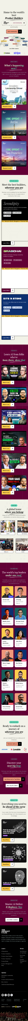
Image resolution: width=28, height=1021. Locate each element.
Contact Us (25, 1000)
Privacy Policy (3, 1000)
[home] (6, 22)
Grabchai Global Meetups (7, 984)
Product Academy (5, 953)
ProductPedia (4, 961)
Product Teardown (6, 958)
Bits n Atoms (4, 982)
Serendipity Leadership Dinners (7, 976)
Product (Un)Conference (7, 979)
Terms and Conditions (9, 1000)
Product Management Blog (6, 964)
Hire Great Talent (22, 956)
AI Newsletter (4, 951)
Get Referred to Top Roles (23, 952)
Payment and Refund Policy (17, 1000)
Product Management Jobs (23, 961)
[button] (23, 23)
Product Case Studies (6, 956)
